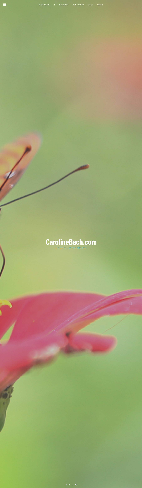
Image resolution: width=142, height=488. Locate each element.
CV (54, 5)
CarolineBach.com (71, 242)
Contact (100, 5)
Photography (64, 5)
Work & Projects (78, 5)
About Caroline (44, 5)
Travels (90, 5)
